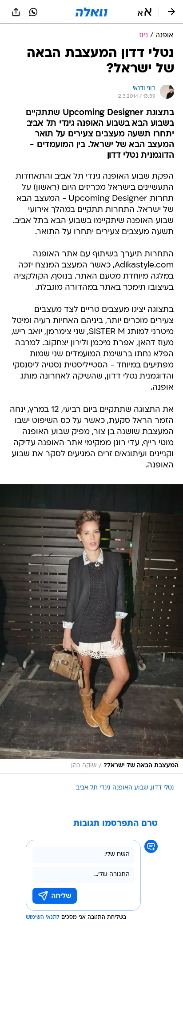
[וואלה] (91, 12)
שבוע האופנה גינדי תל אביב (112, 788)
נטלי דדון (162, 788)
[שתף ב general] (16, 12)
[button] (144, 12)
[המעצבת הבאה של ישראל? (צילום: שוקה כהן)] (91, 629)
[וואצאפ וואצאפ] (33, 12)
